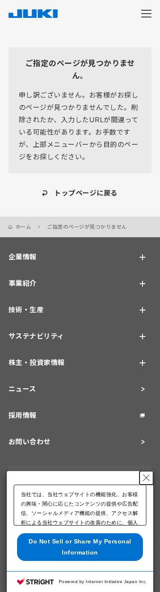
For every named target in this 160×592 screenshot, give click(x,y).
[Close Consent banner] (146, 478)
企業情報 (23, 257)
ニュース (22, 389)
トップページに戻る (85, 193)
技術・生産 (26, 309)
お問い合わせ (30, 441)
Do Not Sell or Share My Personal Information (80, 546)
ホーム (23, 227)
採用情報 (23, 415)
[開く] (142, 257)
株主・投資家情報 (37, 362)
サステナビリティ (36, 336)
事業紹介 (23, 283)
